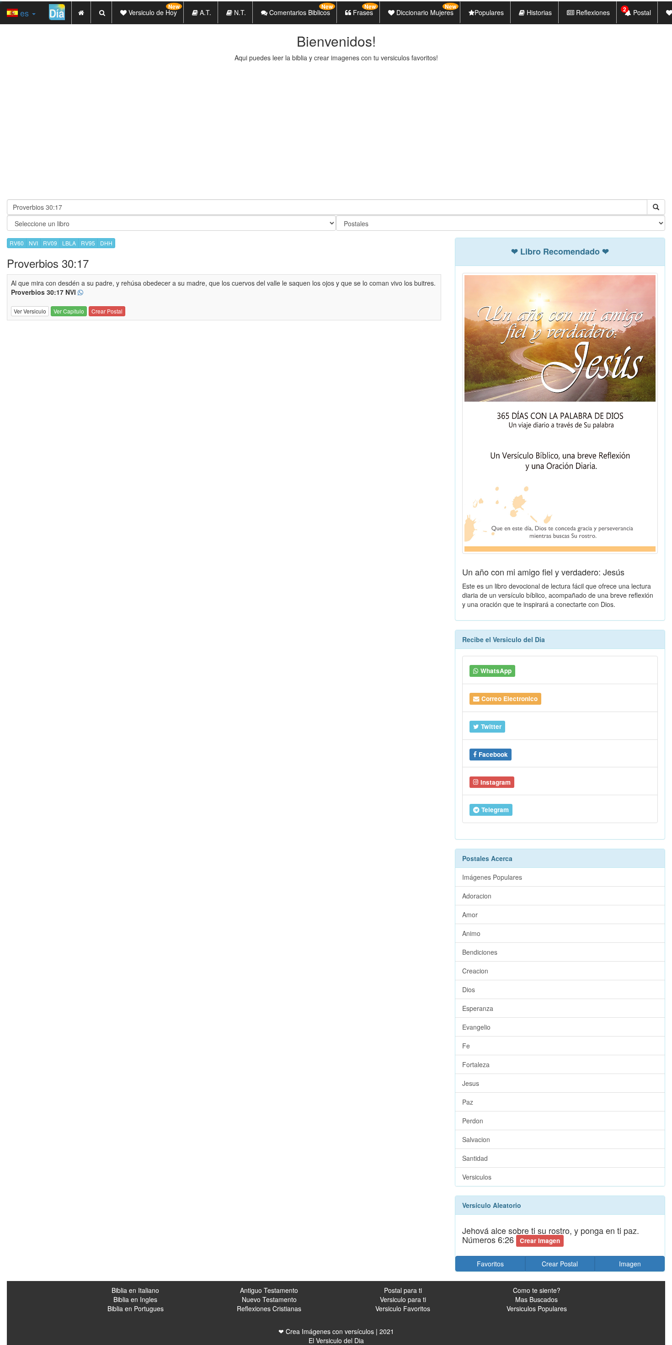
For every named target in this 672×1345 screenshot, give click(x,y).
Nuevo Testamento (269, 1299)
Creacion (475, 970)
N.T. (239, 12)
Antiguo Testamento (269, 1290)
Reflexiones (592, 12)
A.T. (204, 12)
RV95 (88, 243)
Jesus (470, 1083)
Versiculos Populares (537, 1308)
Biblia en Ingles (135, 1299)
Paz (467, 1101)
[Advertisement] (336, 131)
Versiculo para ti (403, 1299)
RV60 (17, 243)
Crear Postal (107, 311)
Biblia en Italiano (135, 1290)
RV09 (50, 243)
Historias (538, 12)
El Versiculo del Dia (336, 1340)
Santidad (475, 1158)
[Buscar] (656, 207)
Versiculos (476, 1176)
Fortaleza (476, 1064)
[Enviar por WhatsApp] (80, 292)
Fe (466, 1045)
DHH (106, 243)
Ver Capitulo (68, 311)
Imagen (630, 1263)
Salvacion (476, 1139)
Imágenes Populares (492, 877)
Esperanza (477, 1008)
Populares (489, 12)
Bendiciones (479, 952)
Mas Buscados (536, 1299)
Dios (468, 989)
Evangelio (476, 1026)
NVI (33, 243)
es (24, 13)
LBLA (69, 243)
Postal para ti (403, 1290)
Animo (471, 933)
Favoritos (490, 1263)
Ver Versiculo (30, 311)
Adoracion (476, 895)
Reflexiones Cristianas (269, 1308)
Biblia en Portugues (135, 1308)
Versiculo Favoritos (402, 1308)
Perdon (472, 1120)
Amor (470, 914)
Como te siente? (536, 1290)
